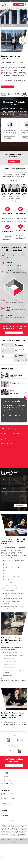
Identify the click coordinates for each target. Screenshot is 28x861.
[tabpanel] (14, 411)
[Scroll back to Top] (25, 857)
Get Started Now (13, 161)
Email (4, 438)
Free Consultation (18, 4)
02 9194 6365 (7, 435)
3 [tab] (15, 419)
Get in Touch (8, 8)
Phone (4, 433)
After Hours (22, 8)
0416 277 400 (16, 435)
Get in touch (4, 80)
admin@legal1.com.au (9, 440)
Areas (7, 25)
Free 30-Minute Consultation (13, 332)
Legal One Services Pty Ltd (9, 793)
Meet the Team (13, 180)
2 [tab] (13, 419)
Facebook (14, 821)
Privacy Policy (21, 842)
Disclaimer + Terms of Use (10, 842)
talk (18, 680)
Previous (13, 144)
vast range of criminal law (8, 70)
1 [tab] (11, 419)
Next (15, 144)
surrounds (12, 64)
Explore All (19, 360)
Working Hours (8, 443)
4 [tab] (17, 419)
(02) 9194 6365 (15, 726)
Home (2, 25)
